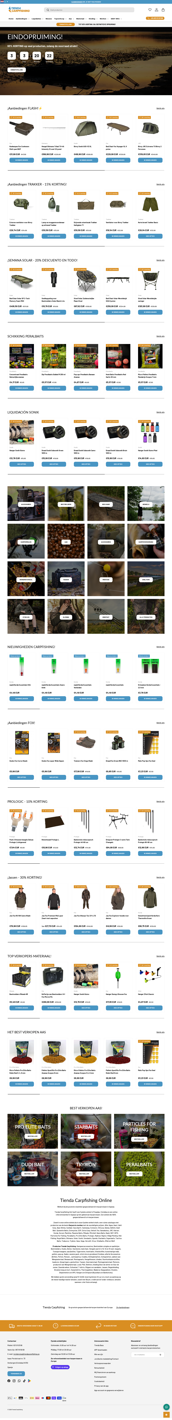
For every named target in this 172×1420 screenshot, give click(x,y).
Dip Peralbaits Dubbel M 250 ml (54, 374)
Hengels (146, 504)
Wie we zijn (98, 1354)
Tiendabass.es (16, 1374)
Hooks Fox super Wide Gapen (53, 761)
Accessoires (26, 504)
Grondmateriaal (26, 580)
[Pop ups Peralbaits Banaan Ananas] (86, 356)
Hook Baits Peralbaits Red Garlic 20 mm (116, 375)
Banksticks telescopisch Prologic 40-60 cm (83, 841)
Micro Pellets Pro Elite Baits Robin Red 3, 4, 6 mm (20, 1071)
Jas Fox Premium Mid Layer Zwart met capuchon (52, 917)
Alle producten (146, 617)
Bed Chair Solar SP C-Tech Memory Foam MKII (19, 299)
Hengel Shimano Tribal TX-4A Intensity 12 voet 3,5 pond (53, 147)
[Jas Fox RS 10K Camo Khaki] (21, 897)
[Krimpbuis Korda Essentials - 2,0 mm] (150, 667)
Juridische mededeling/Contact (106, 1359)
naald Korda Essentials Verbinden (82, 686)
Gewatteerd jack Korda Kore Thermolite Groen (149, 917)
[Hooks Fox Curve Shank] (21, 743)
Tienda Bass (99, 1345)
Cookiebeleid (99, 1381)
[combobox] (89, 9)
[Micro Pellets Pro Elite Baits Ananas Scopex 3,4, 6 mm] (86, 1052)
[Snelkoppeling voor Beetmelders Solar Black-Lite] (54, 280)
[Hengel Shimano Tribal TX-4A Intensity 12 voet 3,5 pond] (54, 128)
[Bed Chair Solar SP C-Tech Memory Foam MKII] (21, 280)
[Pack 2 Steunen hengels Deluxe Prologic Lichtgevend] (21, 821)
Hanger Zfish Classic (146, 994)
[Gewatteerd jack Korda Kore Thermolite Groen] (150, 897)
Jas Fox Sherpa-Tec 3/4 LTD (85, 916)
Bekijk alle (161, 108)
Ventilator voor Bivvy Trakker (117, 222)
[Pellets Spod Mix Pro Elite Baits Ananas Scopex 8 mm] (54, 1052)
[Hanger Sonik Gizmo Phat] (150, 432)
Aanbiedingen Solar (18, 52)
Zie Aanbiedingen (122, 1307)
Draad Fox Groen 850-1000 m (117, 761)
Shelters (146, 580)
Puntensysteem (100, 1377)
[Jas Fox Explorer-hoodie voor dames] (118, 897)
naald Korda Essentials (115, 685)
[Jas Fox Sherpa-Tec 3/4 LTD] (86, 897)
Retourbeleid (99, 1368)
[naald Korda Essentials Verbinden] (86, 667)
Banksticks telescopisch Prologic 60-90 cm (147, 841)
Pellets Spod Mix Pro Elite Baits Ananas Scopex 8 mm (54, 1071)
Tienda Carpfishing (17, 1409)
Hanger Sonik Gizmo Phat (147, 450)
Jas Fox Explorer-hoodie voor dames (117, 917)
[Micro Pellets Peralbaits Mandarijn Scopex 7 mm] (150, 356)
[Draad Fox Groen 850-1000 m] (118, 743)
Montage (106, 580)
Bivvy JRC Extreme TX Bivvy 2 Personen (149, 147)
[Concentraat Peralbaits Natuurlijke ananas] (21, 356)
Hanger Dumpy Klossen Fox (116, 994)
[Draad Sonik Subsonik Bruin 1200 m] (118, 432)
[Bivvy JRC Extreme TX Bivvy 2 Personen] (150, 128)
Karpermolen (26, 542)
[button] (163, 9)
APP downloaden (100, 1350)
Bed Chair (106, 504)
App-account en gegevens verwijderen (109, 1390)
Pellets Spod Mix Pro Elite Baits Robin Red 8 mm (118, 1071)
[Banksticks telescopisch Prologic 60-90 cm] (150, 821)
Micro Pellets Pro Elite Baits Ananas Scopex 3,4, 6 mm (84, 1071)
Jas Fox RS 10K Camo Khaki (19, 916)
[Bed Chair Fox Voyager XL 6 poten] (118, 128)
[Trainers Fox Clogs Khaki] (86, 743)
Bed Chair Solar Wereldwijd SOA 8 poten (116, 299)
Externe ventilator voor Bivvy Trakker (20, 223)
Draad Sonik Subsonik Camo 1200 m (84, 451)
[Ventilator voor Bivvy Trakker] (118, 204)
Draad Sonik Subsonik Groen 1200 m (52, 451)
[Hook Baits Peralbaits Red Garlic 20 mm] (118, 356)
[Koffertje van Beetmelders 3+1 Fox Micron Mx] (54, 976)
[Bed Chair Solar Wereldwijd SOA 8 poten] (118, 280)
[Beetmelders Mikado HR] (21, 976)
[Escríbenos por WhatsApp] (166, 1407)
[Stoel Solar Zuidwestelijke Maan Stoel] (86, 280)
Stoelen (26, 617)
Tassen (66, 580)
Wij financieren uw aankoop (104, 1372)
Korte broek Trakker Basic (148, 222)
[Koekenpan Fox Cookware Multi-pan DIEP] (21, 128)
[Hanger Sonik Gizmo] (21, 432)
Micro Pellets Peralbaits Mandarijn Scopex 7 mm (147, 375)
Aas (66, 542)
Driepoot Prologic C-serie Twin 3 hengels (118, 841)
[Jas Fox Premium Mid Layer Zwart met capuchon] (54, 897)
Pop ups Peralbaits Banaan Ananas (84, 375)
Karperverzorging (146, 542)
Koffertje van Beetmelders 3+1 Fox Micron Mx (53, 995)
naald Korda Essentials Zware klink (53, 686)
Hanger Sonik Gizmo (17, 450)
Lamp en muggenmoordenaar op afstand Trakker (53, 223)
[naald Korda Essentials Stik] (21, 667)
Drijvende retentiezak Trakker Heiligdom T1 (85, 223)
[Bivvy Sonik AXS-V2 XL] (86, 128)
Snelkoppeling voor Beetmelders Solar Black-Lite (53, 299)
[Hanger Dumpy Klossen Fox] (118, 976)
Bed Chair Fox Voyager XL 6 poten (116, 147)
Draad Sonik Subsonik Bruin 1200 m (116, 451)
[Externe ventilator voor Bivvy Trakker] (21, 204)
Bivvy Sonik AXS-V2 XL (83, 146)
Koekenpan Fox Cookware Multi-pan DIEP (19, 147)
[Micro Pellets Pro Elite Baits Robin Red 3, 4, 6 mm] (21, 1052)
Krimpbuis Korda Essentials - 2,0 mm (149, 686)
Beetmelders (66, 504)
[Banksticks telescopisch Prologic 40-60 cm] (86, 821)
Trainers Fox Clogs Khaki (83, 761)
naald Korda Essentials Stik (20, 685)
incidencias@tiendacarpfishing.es (26, 1354)
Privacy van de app (101, 1386)
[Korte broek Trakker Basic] (150, 204)
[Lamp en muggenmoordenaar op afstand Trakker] (54, 204)
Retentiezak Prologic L (50, 840)
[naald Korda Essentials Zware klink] (54, 667)
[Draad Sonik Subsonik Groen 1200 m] (54, 432)
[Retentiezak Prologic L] (54, 821)
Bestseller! (33, 1136)
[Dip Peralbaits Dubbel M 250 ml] (54, 356)
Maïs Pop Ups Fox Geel (146, 761)
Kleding (66, 617)
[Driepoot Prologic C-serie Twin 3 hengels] (118, 821)
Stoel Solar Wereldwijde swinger (147, 299)
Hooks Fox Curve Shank (18, 761)
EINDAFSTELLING (66, 24)
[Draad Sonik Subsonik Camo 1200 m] (86, 432)
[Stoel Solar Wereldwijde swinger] (150, 280)
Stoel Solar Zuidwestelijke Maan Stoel (84, 299)
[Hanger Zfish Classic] (150, 976)
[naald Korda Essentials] (118, 667)
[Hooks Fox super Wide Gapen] (54, 743)
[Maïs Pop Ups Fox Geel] (150, 743)
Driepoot (105, 617)
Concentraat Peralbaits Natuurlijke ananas (18, 375)
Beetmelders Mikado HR (18, 994)
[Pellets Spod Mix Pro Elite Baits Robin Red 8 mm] (118, 1052)
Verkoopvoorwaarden (102, 1363)
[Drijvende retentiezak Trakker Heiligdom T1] (86, 204)
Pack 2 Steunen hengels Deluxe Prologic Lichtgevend (21, 841)
